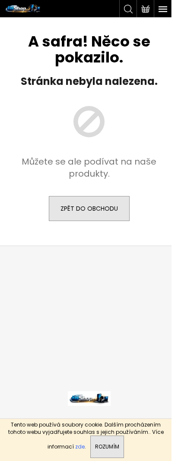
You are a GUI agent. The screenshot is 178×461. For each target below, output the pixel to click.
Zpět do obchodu (89, 208)
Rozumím (107, 446)
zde (80, 446)
